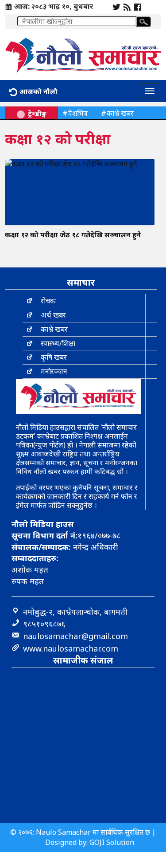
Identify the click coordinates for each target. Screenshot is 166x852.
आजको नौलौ (38, 91)
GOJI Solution (111, 842)
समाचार (81, 282)
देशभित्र (78, 113)
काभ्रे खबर (120, 113)
